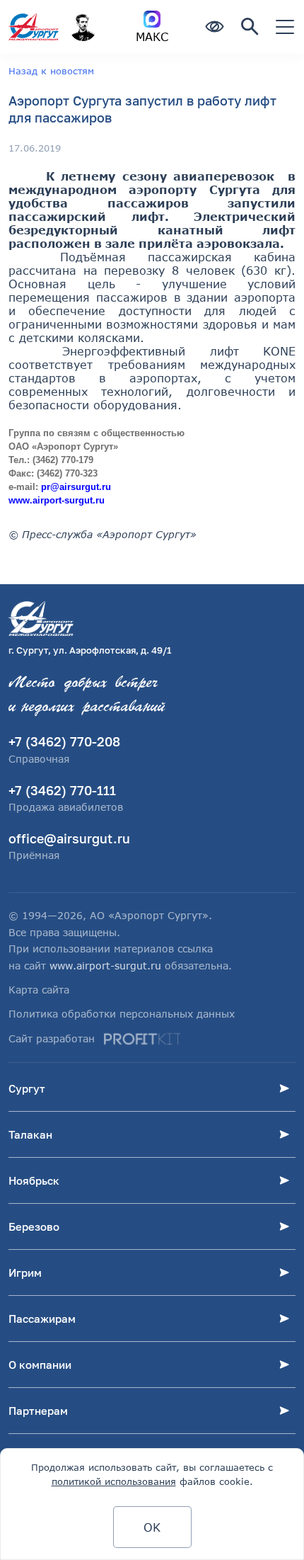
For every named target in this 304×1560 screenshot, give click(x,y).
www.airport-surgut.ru (105, 966)
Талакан (30, 1134)
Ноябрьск (33, 1180)
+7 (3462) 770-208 (64, 741)
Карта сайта (38, 990)
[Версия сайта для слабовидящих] (214, 27)
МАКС (152, 36)
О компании (39, 1364)
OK (152, 1527)
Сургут (26, 1088)
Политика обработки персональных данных (121, 1014)
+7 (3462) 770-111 (62, 790)
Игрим (25, 1272)
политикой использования (114, 1481)
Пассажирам (42, 1318)
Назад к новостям (51, 70)
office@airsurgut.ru (69, 838)
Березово (33, 1226)
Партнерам (38, 1410)
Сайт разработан (51, 1038)
